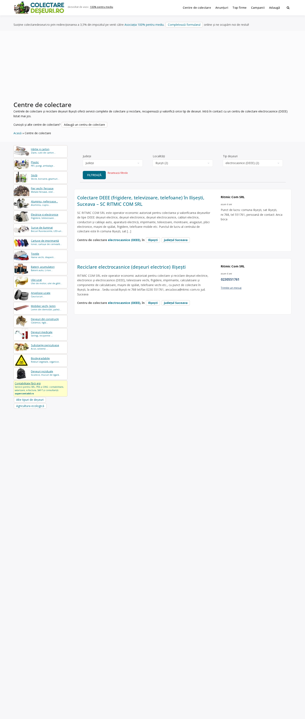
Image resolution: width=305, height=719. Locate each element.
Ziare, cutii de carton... (43, 150)
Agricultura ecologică (30, 406)
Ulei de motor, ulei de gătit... (46, 281)
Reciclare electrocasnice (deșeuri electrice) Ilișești (131, 267)
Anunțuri (221, 8)
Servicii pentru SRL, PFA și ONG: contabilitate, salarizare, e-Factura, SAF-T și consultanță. (39, 388)
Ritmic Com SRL (233, 197)
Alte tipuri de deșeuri (30, 400)
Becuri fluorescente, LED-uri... (47, 229)
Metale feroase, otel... (43, 190)
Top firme (240, 8)
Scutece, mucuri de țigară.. (45, 373)
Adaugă (274, 8)
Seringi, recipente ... (42, 333)
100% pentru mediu (101, 7)
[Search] (288, 7)
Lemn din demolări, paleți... (46, 307)
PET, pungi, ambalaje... (43, 164)
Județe (87, 156)
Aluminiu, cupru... (44, 203)
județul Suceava (176, 240)
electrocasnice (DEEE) (124, 240)
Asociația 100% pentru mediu (144, 25)
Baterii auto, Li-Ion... (43, 268)
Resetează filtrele (118, 173)
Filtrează (94, 175)
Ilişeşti (153, 240)
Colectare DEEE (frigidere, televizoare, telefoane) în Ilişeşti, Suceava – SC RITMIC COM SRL (140, 200)
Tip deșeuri (230, 156)
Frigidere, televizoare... (44, 216)
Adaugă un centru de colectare (84, 125)
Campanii (258, 8)
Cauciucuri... (40, 294)
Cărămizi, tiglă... (45, 320)
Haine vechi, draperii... (43, 255)
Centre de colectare (197, 8)
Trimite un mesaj (231, 288)
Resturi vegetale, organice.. (45, 360)
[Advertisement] (152, 68)
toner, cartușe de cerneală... (46, 242)
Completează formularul (184, 25)
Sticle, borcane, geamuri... (45, 177)
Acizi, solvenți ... (45, 347)
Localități (159, 156)
